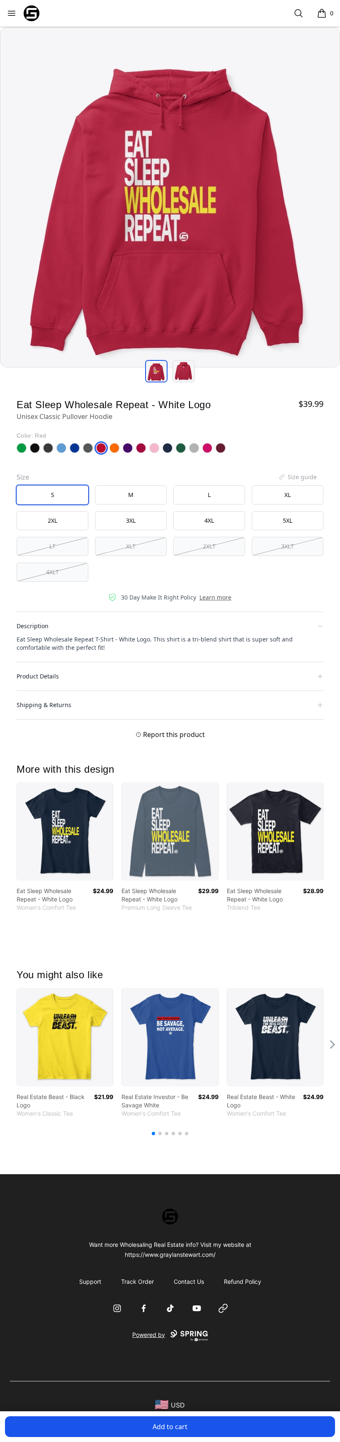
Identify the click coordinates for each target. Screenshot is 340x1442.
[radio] (52, 494)
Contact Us (189, 1281)
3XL (131, 520)
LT (52, 546)
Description (33, 626)
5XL (287, 520)
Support (90, 1281)
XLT (131, 546)
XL (287, 495)
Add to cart (170, 1426)
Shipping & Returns (44, 705)
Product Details (38, 676)
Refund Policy (242, 1281)
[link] (65, 831)
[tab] (156, 371)
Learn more (215, 597)
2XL (52, 520)
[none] (297, 477)
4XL (209, 520)
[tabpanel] (170, 197)
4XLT (52, 572)
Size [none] (23, 477)
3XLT (287, 546)
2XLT (209, 546)
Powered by (148, 1334)
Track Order (137, 1281)
